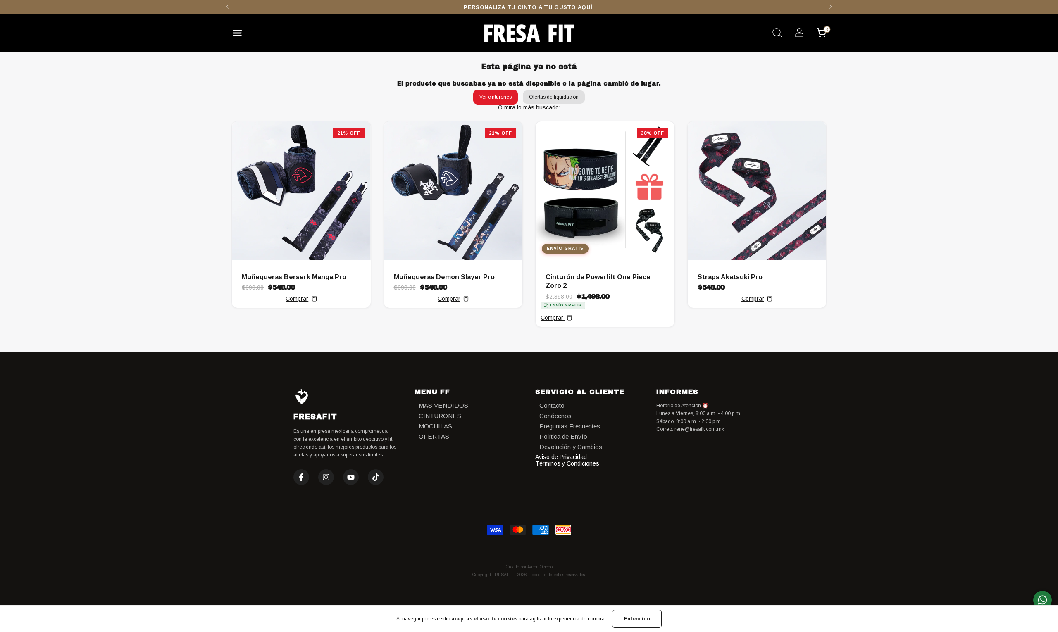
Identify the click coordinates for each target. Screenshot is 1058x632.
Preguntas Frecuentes (569, 426)
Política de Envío (563, 436)
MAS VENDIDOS (443, 405)
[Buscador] (777, 34)
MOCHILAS (435, 426)
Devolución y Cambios (570, 446)
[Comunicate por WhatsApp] (1042, 600)
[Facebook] (301, 477)
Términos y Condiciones (567, 463)
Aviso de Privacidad (561, 457)
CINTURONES (440, 415)
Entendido (637, 619)
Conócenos (555, 415)
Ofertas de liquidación (554, 97)
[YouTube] (351, 477)
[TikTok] (376, 477)
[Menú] (240, 35)
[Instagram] (326, 477)
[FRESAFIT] (529, 33)
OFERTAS (434, 436)
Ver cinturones (495, 97)
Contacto (552, 405)
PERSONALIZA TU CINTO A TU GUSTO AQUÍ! (529, 7)
